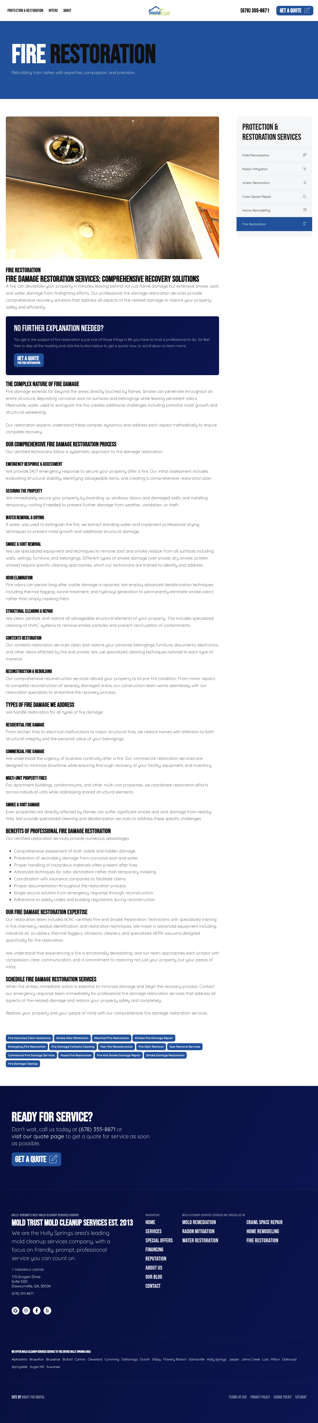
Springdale (19, 1367)
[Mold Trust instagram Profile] (26, 1310)
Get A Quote (28, 360)
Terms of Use (238, 1397)
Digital (40, 1397)
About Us (153, 1267)
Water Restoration (256, 183)
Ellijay (156, 1359)
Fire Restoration (254, 224)
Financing (154, 1249)
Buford (67, 1359)
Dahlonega (130, 1359)
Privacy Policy (260, 1397)
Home (150, 1222)
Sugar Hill (37, 1367)
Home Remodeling (256, 210)
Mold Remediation (255, 155)
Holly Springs (217, 1359)
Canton (80, 1359)
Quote (290, 10)
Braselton (37, 1359)
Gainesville (197, 1359)
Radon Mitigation (255, 169)
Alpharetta (19, 1359)
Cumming (112, 1359)
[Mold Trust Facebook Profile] (37, 1310)
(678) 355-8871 (254, 10)
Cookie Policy (283, 1397)
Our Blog (153, 1277)
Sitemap (300, 1397)
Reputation (155, 1258)
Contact (153, 1286)
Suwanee (53, 1367)
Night (26, 1397)
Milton (275, 1359)
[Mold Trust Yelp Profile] (47, 1310)
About (67, 10)
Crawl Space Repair (256, 196)
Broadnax (53, 1359)
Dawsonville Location (29, 1270)
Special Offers (159, 1240)
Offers (53, 10)
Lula (265, 1359)
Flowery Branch (174, 1359)
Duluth (145, 1359)
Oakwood (289, 1359)
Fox (32, 1397)
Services (153, 1231)
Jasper (234, 1359)
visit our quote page (38, 1136)
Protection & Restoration (25, 10)
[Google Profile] (15, 1310)
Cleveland (95, 1359)
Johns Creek (250, 1359)
